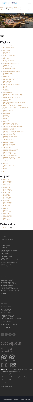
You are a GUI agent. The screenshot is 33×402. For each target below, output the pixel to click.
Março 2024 (6, 195)
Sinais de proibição (8, 142)
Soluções (5, 163)
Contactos (6, 65)
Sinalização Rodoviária (9, 154)
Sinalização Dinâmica (9, 150)
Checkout (6, 62)
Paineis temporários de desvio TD (12, 96)
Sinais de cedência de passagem (12, 126)
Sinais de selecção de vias (10, 146)
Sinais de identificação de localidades (14, 131)
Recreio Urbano (7, 117)
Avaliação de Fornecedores (11, 49)
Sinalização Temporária (10, 155)
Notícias (5, 89)
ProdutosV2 (6, 113)
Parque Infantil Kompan (7, 285)
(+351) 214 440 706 (8, 315)
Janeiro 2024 (6, 199)
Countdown (6, 70)
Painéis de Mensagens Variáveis (10, 290)
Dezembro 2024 (7, 189)
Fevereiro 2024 (7, 197)
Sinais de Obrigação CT (10, 136)
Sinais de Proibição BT (9, 144)
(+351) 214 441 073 (8, 317)
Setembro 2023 (7, 203)
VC (4, 171)
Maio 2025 (6, 186)
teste (4, 167)
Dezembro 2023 (7, 200)
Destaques (6, 228)
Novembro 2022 (7, 215)
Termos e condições (8, 165)
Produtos (5, 112)
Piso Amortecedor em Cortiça (9, 284)
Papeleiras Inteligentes (7, 282)
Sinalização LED (7, 152)
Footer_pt (6, 76)
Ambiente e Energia (8, 47)
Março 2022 (6, 220)
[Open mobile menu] (29, 3)
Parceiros (5, 100)
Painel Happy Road (8, 99)
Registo (5, 118)
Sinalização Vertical (9, 158)
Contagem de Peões (9, 66)
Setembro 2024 (7, 191)
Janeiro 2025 (6, 187)
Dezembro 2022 (7, 213)
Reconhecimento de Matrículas (9, 288)
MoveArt (5, 86)
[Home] (9, 4)
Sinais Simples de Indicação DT (12, 149)
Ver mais (3, 293)
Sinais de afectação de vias (11, 125)
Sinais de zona (7, 147)
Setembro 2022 (7, 216)
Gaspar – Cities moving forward (12, 78)
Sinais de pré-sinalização (10, 141)
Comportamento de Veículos (11, 63)
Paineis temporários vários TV (11, 97)
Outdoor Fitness (7, 92)
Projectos (5, 115)
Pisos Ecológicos (7, 104)
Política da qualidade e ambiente (12, 105)
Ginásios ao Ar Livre (6, 287)
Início (1, 7)
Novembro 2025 (7, 183)
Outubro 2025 (7, 184)
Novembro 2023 (7, 202)
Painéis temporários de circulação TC (13, 94)
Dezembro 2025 (7, 181)
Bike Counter (6, 50)
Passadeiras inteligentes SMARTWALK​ (14, 102)
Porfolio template (8, 110)
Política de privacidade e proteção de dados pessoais (15, 107)
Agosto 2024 (6, 192)
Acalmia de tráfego (8, 45)
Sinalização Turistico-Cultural (11, 157)
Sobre (5, 162)
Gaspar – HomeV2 (8, 79)
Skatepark (6, 160)
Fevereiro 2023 (7, 212)
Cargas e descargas (9, 55)
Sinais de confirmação (9, 128)
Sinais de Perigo (7, 137)
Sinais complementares (9, 123)
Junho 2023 (6, 208)
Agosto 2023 (6, 205)
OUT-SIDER (6, 91)
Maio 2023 (6, 210)
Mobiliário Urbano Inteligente (11, 84)
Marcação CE (7, 81)
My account (6, 87)
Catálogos (6, 58)
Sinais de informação (9, 133)
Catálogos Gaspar (8, 60)
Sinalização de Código (7, 279)
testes (5, 168)
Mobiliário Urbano (8, 83)
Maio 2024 (6, 194)
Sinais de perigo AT (8, 139)
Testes (5, 170)
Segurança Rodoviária (9, 120)
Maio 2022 (6, 218)
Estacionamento (7, 73)
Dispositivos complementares (11, 71)
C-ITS (4, 54)
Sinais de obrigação (9, 134)
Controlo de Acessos (9, 68)
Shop (4, 121)
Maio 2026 (6, 179)
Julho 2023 (6, 207)
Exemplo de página (8, 75)
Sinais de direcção (8, 129)
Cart (4, 57)
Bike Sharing (6, 52)
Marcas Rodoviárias (6, 280)
